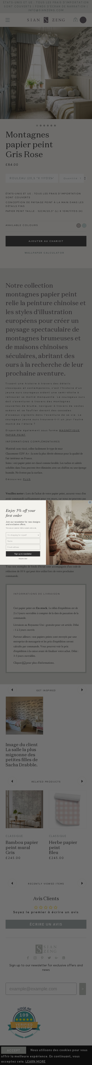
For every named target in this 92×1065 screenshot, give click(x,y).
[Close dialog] (90, 502)
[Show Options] (38, 534)
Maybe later (23, 558)
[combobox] (22, 534)
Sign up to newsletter (22, 554)
